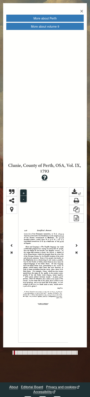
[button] (76, 191)
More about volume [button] (45, 26)
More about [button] (45, 18)
